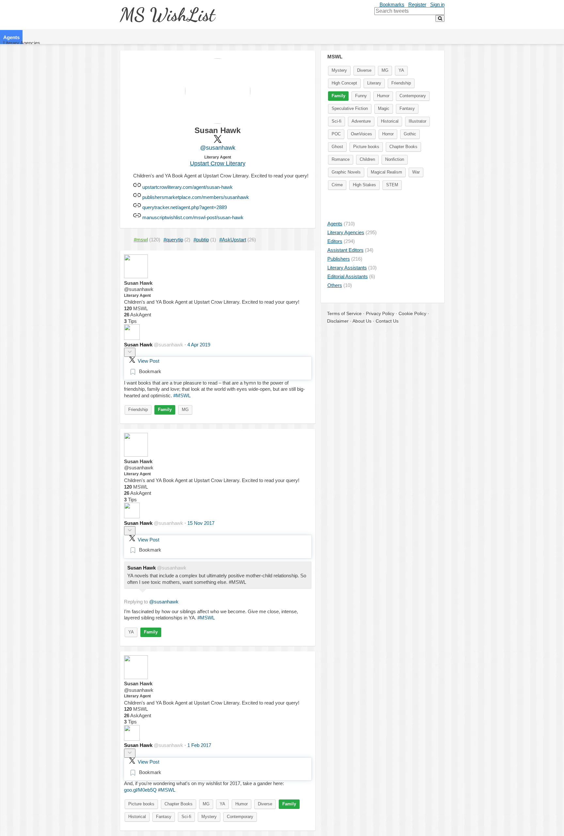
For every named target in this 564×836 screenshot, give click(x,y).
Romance (341, 159)
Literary (374, 83)
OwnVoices (361, 133)
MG (185, 409)
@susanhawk (217, 147)
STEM (392, 184)
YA (131, 632)
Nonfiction (394, 159)
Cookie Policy (412, 313)
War (416, 172)
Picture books (141, 803)
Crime (337, 184)
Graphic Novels (346, 172)
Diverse (265, 803)
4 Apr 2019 (198, 344)
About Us (361, 321)
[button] (129, 352)
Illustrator (417, 121)
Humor (241, 803)
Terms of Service (344, 313)
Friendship (138, 409)
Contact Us (387, 321)
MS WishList (167, 14)
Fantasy (163, 816)
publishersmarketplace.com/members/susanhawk (195, 197)
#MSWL (182, 395)
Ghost (337, 146)
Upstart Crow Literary (217, 163)
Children (367, 159)
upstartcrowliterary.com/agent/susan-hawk (187, 187)
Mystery (209, 816)
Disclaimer (338, 321)
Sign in (437, 4)
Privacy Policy (380, 313)
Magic (383, 108)
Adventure (361, 121)
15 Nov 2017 (200, 523)
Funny (361, 95)
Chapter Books (178, 803)
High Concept (344, 83)
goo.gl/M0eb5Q (140, 790)
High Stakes (364, 184)
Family (165, 409)
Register (417, 4)
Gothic (410, 133)
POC (336, 133)
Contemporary (240, 816)
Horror (388, 133)
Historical (137, 816)
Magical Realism (386, 172)
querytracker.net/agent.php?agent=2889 (184, 207)
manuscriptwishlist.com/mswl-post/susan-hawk (192, 217)
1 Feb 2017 (199, 745)
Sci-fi (186, 816)
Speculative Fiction (350, 108)
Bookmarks (392, 4)
